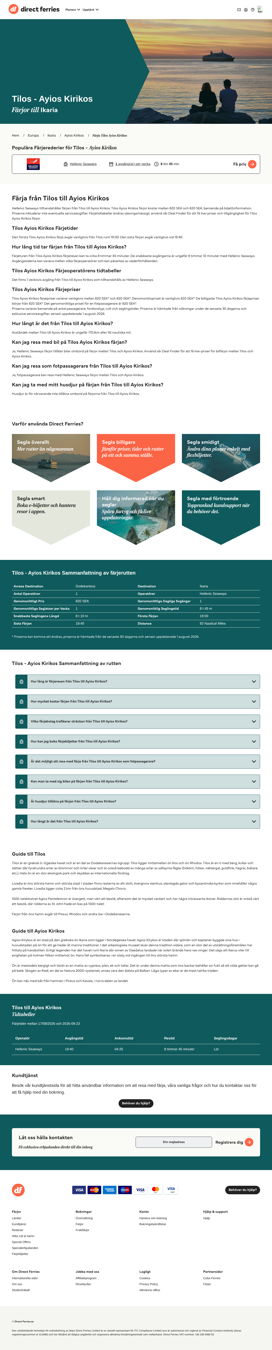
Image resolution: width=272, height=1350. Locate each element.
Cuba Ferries (211, 1278)
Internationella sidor (25, 1278)
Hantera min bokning (153, 1218)
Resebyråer (83, 1284)
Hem (15, 135)
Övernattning (84, 1218)
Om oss (17, 1284)
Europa (33, 135)
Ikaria (51, 135)
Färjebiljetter (20, 1254)
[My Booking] (239, 9)
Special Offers (21, 1242)
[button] (137, 682)
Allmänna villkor (149, 1290)
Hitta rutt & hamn (23, 1236)
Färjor (80, 1224)
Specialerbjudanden (25, 1248)
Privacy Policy (148, 1284)
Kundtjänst (19, 1224)
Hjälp (206, 1218)
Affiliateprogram (86, 1278)
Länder (16, 1218)
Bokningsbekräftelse (152, 1224)
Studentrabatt (21, 1290)
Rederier (17, 1230)
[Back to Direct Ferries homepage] (34, 9)
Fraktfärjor (82, 1230)
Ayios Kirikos (74, 135)
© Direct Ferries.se (23, 1321)
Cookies (144, 1278)
